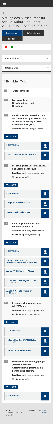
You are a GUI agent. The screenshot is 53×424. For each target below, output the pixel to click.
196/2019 (12, 242)
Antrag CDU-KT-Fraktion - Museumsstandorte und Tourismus (21, 261)
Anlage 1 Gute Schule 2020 (18, 203)
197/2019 (12, 136)
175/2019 (12, 322)
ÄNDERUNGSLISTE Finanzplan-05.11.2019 (19, 292)
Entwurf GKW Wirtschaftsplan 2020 (21, 154)
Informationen (33, 33)
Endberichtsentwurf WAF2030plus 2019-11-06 (21, 341)
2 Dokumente (11, 67)
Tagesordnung (12, 33)
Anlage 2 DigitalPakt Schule (18, 212)
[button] (45, 146)
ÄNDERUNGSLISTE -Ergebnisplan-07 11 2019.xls (21, 282)
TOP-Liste (12, 39)
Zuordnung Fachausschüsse (18, 350)
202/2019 (12, 185)
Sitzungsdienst (41, 411)
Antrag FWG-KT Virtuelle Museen (20, 271)
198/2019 (12, 387)
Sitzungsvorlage (13, 145)
